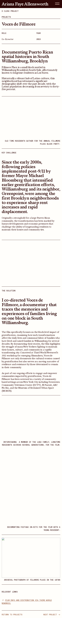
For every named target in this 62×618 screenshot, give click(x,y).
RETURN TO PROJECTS (12, 614)
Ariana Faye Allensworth (25, 3)
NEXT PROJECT (50, 614)
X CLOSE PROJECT (10, 11)
